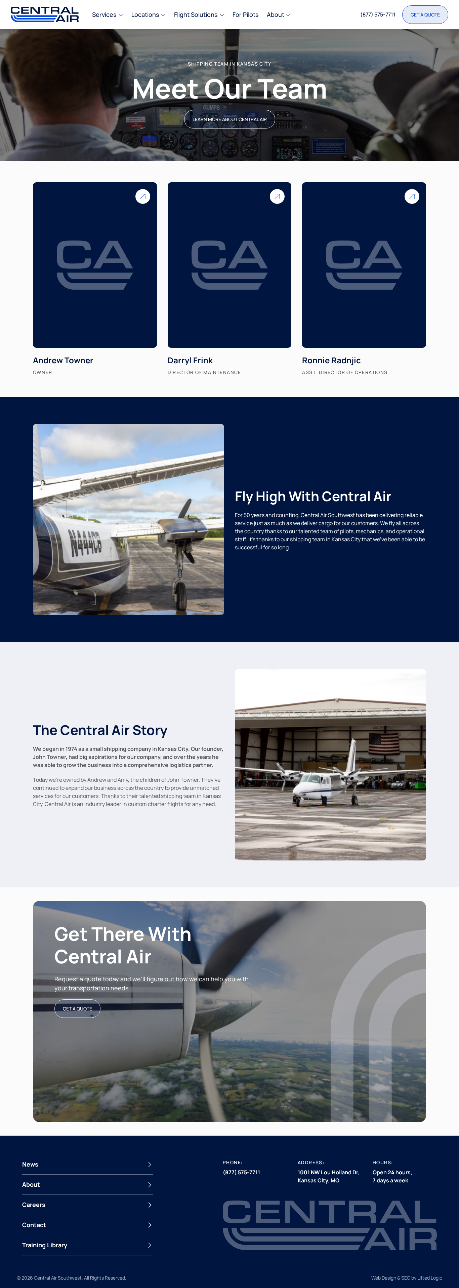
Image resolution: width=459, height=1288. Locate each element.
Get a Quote (425, 14)
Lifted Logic (429, 1278)
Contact (34, 1225)
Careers (33, 1205)
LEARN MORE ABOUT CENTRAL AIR (230, 119)
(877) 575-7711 (377, 14)
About (31, 1184)
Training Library (44, 1245)
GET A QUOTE (77, 1008)
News (30, 1164)
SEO (405, 1278)
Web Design (383, 1278)
